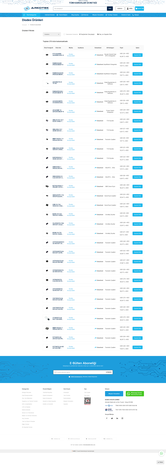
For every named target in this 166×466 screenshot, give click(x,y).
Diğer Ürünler (25, 424)
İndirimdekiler (67, 398)
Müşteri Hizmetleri (98, 15)
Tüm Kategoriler (31, 15)
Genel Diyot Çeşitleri (110, 196)
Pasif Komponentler (27, 395)
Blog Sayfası (75, 15)
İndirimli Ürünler (50, 15)
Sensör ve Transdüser (28, 412)
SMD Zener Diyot (110, 186)
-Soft (73, 451)
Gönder (109, 372)
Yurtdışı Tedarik (112, 15)
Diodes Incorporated (71, 55)
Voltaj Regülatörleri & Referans (110, 83)
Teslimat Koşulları (47, 392)
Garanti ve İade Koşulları (49, 401)
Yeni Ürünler (67, 395)
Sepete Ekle (137, 55)
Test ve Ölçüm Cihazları (28, 421)
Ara (109, 8)
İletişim (137, 15)
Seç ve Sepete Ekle (105, 34)
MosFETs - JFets (110, 167)
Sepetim (66, 404)
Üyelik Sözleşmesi (47, 395)
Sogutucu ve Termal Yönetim (30, 401)
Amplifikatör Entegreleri (110, 64)
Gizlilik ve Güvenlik (48, 404)
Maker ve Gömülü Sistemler (29, 415)
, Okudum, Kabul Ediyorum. (84, 376)
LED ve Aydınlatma (27, 404)
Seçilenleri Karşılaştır (87, 34)
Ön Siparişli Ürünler (27, 427)
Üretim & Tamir (125, 15)
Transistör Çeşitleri (110, 139)
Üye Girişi (86, 395)
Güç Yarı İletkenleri (27, 398)
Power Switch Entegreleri (110, 111)
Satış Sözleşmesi (47, 398)
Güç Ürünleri (25, 418)
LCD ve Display (26, 407)
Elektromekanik (26, 409)
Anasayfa (24, 24)
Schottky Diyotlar (110, 214)
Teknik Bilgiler (63, 15)
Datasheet (98, 55)
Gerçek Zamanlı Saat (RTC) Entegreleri (110, 55)
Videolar (85, 15)
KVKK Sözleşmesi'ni (76, 376)
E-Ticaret (77, 451)
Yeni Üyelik (87, 392)
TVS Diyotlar (110, 120)
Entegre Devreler (26, 392)
